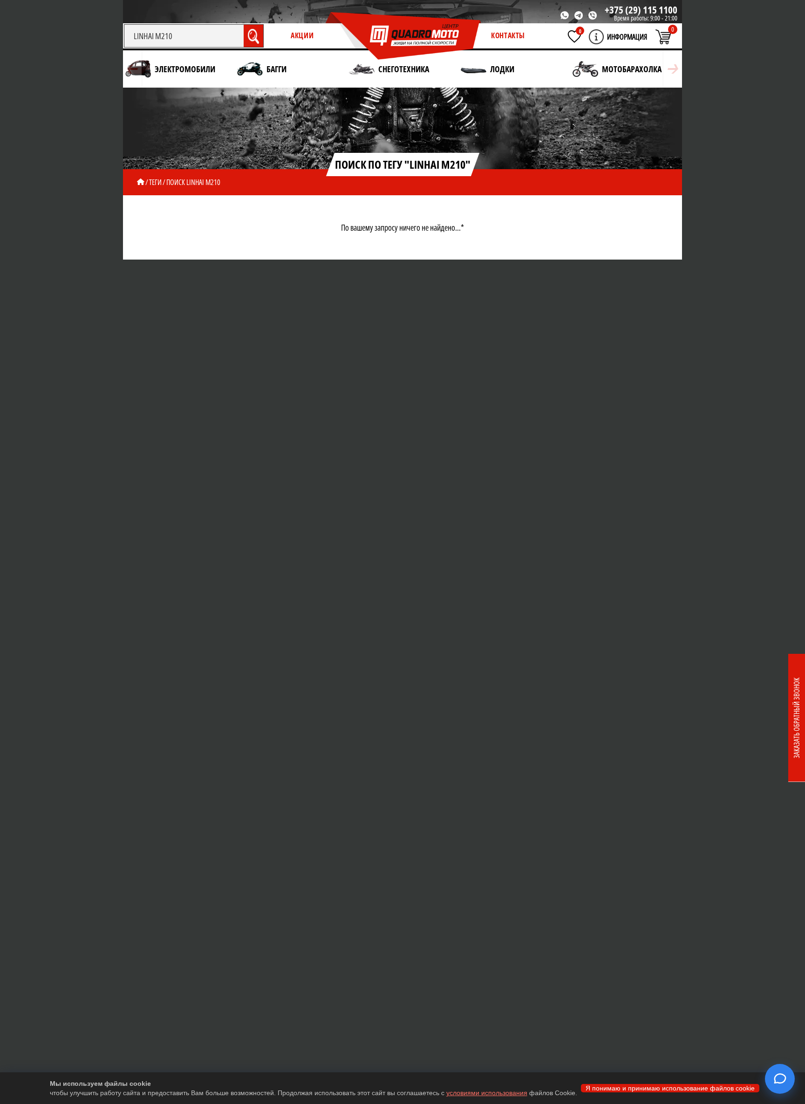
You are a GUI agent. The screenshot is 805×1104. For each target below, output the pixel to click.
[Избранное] (574, 36)
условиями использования (486, 1093)
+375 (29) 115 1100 (641, 9)
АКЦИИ (302, 35)
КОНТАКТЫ (508, 35)
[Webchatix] (780, 1079)
